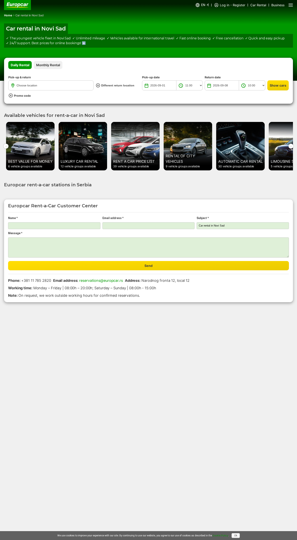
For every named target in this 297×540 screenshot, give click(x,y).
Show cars (278, 85)
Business (277, 5)
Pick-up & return (19, 77)
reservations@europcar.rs (101, 280)
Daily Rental (20, 65)
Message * (15, 233)
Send (148, 266)
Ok (235, 535)
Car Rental (258, 5)
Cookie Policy (220, 535)
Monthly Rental (48, 65)
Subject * (203, 218)
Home (8, 15)
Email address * (112, 218)
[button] (202, 5)
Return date (213, 77)
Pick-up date (151, 77)
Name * (13, 218)
